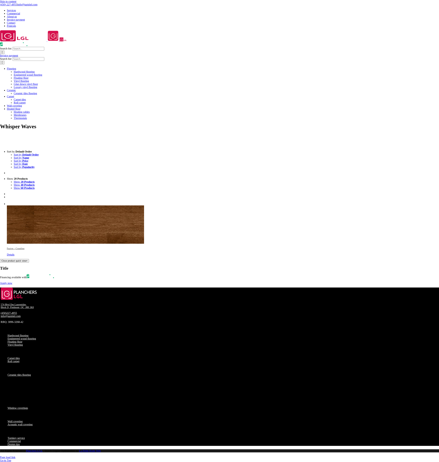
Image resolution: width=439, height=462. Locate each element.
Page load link (7, 457)
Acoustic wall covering (20, 424)
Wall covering (15, 421)
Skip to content (8, 1)
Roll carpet (13, 361)
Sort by (26, 154)
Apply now (6, 283)
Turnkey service (16, 438)
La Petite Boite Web (90, 450)
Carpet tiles (14, 358)
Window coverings (18, 408)
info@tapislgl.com (27, 4)
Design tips (14, 444)
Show (24, 181)
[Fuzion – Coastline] (223, 222)
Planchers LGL (34, 450)
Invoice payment (9, 55)
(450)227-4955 (9, 313)
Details (10, 254)
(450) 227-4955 (8, 4)
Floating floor (15, 341)
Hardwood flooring (18, 335)
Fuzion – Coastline (16, 248)
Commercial (14, 441)
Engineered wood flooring (22, 338)
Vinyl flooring (15, 344)
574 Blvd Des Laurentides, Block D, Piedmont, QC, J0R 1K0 (17, 306)
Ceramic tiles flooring (19, 374)
